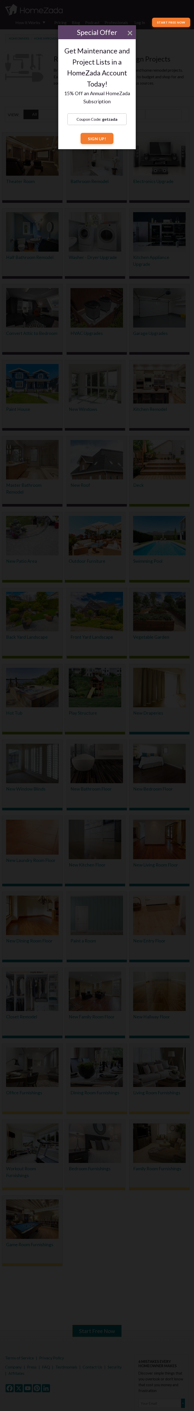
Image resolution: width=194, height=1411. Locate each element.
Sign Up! (97, 138)
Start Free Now (171, 22)
